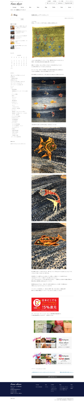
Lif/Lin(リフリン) (53, 389)
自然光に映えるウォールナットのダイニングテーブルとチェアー (43, 372)
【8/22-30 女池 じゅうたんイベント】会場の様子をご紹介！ (21, 31)
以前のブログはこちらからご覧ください (18, 143)
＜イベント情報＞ (14, 94)
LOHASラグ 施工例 (16, 108)
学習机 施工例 (15, 132)
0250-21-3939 (69, 3)
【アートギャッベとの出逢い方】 (16, 84)
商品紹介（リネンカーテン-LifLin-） (19, 111)
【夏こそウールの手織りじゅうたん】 (17, 75)
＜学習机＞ (13, 128)
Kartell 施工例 (14, 121)
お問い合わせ (60, 3)
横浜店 (72, 388)
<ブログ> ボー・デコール (63, 386)
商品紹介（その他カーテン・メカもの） (19, 113)
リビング (13, 98)
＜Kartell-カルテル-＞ (15, 117)
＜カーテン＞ (13, 110)
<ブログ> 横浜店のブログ (63, 388)
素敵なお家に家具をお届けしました (67, 372)
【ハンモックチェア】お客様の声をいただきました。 (21, 36)
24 (11, 65)
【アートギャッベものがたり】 (16, 83)
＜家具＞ (13, 95)
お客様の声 (12, 76)
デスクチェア (14, 133)
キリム (13, 105)
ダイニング (14, 97)
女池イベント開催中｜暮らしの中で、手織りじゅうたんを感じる (21, 26)
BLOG (15, 9)
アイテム (46, 386)
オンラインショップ (52, 3)
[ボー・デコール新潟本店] (16, 386)
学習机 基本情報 (15, 130)
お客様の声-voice (13, 80)
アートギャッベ (39, 368)
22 (23, 63)
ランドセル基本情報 (16, 124)
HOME (11, 9)
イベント (12, 86)
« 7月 (11, 68)
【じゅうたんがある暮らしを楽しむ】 (17, 81)
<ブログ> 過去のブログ (63, 389)
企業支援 (54, 1)
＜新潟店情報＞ (14, 89)
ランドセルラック (15, 127)
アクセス (72, 386)
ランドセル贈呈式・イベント (17, 125)
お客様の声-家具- (14, 78)
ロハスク (52, 391)
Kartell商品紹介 (15, 119)
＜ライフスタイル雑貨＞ (16, 116)
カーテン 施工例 (15, 114)
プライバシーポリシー (70, 1)
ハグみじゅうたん (15, 106)
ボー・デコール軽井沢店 (16, 136)
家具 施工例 (14, 100)
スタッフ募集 (61, 1)
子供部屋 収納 (15, 135)
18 (14, 63)
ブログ (44, 368)
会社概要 (49, 1)
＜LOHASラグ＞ (14, 102)
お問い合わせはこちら (52, 376)
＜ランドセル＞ (14, 122)
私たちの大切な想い (39, 386)
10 (11, 62)
